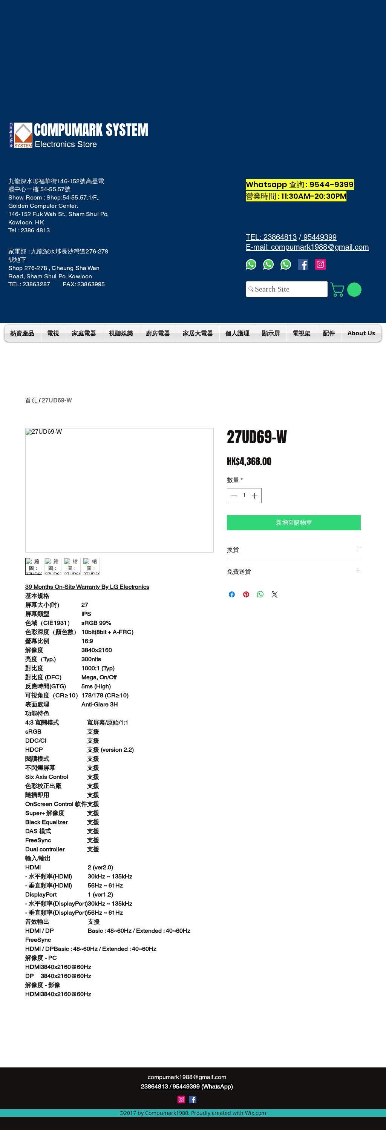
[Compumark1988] (192, 1099)
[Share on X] (274, 594)
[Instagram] (320, 264)
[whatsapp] (285, 264)
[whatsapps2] (268, 264)
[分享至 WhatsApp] (260, 594)
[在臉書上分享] (231, 594)
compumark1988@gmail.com (187, 1077)
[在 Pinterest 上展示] (246, 594)
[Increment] (255, 495)
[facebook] (303, 264)
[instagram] (181, 1099)
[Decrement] (233, 495)
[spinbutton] (244, 495)
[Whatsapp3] (251, 264)
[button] (347, 289)
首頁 (31, 400)
